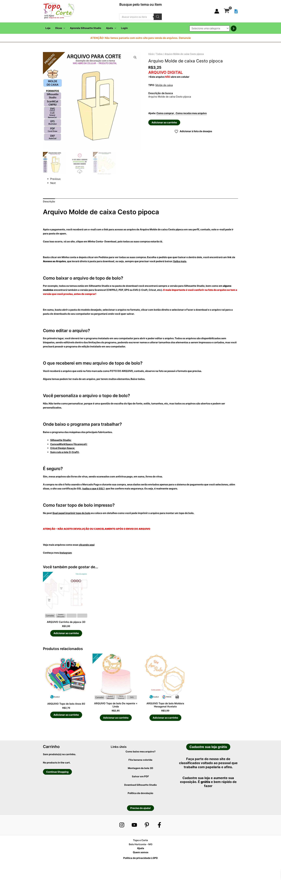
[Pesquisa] (158, 16)
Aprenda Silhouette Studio (85, 28)
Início (151, 54)
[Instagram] (122, 825)
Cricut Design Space (62, 448)
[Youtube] (134, 825)
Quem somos (140, 852)
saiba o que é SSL (93, 488)
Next (53, 182)
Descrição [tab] (49, 201)
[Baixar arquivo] (236, 11)
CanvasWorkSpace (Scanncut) (68, 444)
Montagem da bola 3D (140, 768)
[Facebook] (159, 825)
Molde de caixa (164, 85)
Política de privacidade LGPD (140, 858)
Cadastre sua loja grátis (208, 747)
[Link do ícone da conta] (216, 11)
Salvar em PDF (140, 776)
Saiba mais (179, 261)
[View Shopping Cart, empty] (226, 11)
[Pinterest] (147, 825)
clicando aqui (86, 544)
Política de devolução (140, 793)
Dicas (58, 28)
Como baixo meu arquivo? (140, 751)
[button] (63, 28)
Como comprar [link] (165, 113)
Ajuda (109, 28)
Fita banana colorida (140, 759)
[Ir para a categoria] (233, 28)
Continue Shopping (57, 771)
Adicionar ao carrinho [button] (66, 633)
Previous (55, 178)
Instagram (66, 552)
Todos (159, 54)
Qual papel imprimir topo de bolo (71, 513)
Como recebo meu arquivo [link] (191, 113)
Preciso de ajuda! (140, 808)
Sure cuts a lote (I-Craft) (64, 452)
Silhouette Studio (60, 440)
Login (124, 28)
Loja (47, 28)
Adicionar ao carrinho (164, 122)
